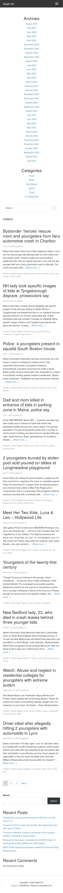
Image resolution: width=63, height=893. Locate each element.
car (33, 273)
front (32, 445)
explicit (40, 331)
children (46, 273)
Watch (19, 713)
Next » (25, 783)
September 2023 (31, 152)
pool (14, 503)
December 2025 (31, 44)
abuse (25, 711)
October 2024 (31, 102)
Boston (35, 387)
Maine (45, 445)
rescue (18, 276)
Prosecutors (7, 334)
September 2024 (31, 106)
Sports (32, 188)
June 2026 (31, 32)
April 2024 (31, 127)
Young (5, 661)
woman (29, 334)
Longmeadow (46, 500)
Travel (31, 192)
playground (7, 503)
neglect (45, 711)
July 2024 (31, 114)
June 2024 (31, 119)
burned (30, 500)
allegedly (26, 769)
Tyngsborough (19, 334)
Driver (48, 769)
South (54, 387)
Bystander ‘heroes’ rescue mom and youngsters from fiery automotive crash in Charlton (31, 236)
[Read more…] (33, 267)
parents (52, 445)
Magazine (15, 885)
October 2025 (31, 52)
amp (29, 550)
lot (41, 445)
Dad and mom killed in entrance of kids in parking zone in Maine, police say (27, 404)
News (31, 179)
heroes (5, 276)
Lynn (5, 771)
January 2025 (31, 90)
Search (6, 795)
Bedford (26, 658)
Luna (5, 552)
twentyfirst (46, 603)
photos (47, 331)
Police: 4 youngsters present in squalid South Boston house (31, 346)
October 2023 (31, 148)
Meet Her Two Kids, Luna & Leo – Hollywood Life (28, 514)
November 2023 (31, 144)
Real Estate (31, 184)
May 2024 (31, 123)
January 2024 (31, 135)
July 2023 (31, 160)
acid (25, 500)
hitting (54, 769)
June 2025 (31, 69)
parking (6, 448)
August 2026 (31, 23)
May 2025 (31, 73)
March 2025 (31, 81)
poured (20, 503)
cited (44, 769)
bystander (27, 273)
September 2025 (31, 56)
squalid (6, 390)
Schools (6, 713)
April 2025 (31, 77)
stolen (31, 503)
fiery (57, 273)
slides (26, 503)
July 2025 (31, 65)
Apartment (27, 387)
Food (31, 175)
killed (37, 445)
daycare (33, 331)
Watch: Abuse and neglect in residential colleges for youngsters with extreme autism (29, 677)
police (48, 387)
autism (31, 711)
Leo (50, 550)
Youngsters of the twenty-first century (30, 564)
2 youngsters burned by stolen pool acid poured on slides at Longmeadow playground (31, 462)
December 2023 (31, 139)
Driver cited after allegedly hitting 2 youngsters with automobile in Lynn (27, 728)
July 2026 (31, 27)
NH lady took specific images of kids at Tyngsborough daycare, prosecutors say (29, 290)
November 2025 (31, 48)
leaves (50, 658)
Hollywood (44, 550)
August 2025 (31, 61)
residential (53, 711)
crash (52, 273)
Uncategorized (31, 196)
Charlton (38, 273)
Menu (9, 208)
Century (31, 603)
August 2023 (31, 156)
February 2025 (31, 86)
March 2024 (31, 131)
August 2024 (31, 110)
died (44, 658)
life (54, 550)
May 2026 (31, 36)
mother (12, 276)
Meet (10, 552)
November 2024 (31, 98)
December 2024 (31, 94)
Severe (13, 713)
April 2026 (31, 40)
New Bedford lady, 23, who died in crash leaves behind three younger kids (28, 617)
